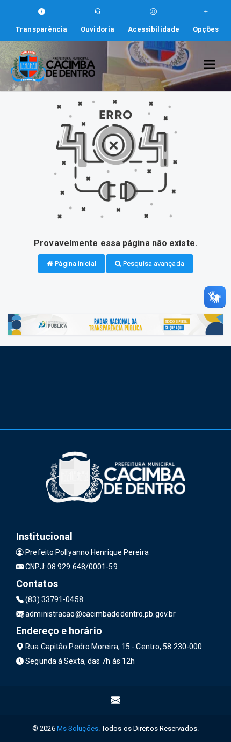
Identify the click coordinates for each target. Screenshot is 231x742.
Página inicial (74, 263)
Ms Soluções (77, 728)
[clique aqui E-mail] (115, 700)
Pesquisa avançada (152, 263)
